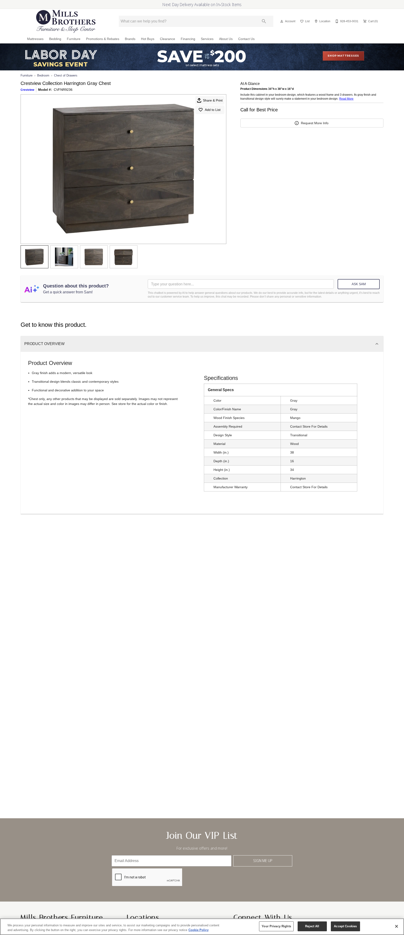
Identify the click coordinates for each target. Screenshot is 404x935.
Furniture (73, 39)
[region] (202, 926)
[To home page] (66, 21)
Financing (188, 39)
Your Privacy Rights (276, 926)
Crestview (27, 89)
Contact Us (246, 39)
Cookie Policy (198, 930)
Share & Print (213, 100)
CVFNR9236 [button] (63, 89)
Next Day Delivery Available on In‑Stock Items (202, 4)
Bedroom (43, 75)
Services (207, 39)
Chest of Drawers (65, 75)
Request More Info (314, 123)
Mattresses (35, 39)
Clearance (167, 39)
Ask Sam (359, 284)
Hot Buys (147, 39)
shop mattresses (343, 55)
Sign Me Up (262, 860)
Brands (130, 39)
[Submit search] (263, 21)
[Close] (396, 926)
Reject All (312, 926)
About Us (226, 39)
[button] (282, 21)
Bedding (55, 39)
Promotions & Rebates (102, 39)
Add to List (212, 110)
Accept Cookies (345, 926)
